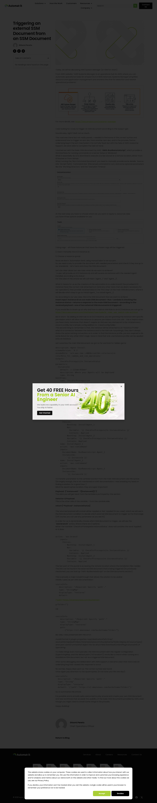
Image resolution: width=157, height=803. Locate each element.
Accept (102, 793)
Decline (120, 793)
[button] (121, 386)
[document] (78, 401)
